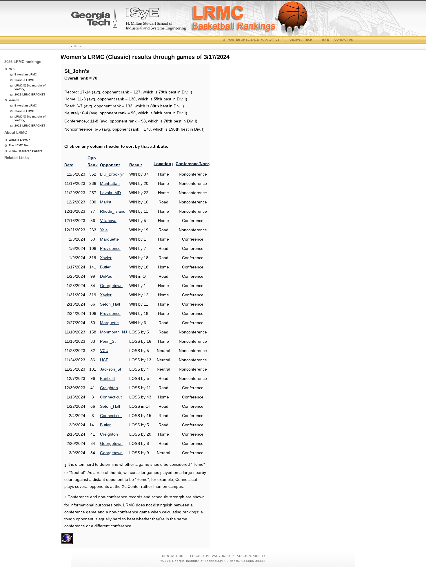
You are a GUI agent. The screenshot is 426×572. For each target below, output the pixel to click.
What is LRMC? (19, 139)
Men (11, 69)
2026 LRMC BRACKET (29, 94)
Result (135, 165)
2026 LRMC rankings (22, 61)
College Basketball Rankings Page (94, 20)
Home (78, 46)
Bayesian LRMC (25, 74)
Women (14, 100)
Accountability (251, 555)
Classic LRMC (24, 80)
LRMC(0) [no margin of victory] (29, 87)
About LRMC (15, 132)
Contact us (343, 39)
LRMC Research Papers (25, 150)
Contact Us (172, 555)
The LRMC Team (20, 145)
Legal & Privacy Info (210, 555)
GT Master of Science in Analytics (251, 39)
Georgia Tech (301, 39)
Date (68, 165)
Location (163, 163)
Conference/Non (193, 163)
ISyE (325, 39)
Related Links (16, 158)
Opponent (110, 165)
